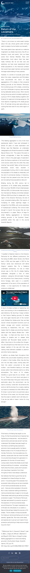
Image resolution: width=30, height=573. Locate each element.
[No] (28, 568)
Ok (11, 570)
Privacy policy (17, 570)
